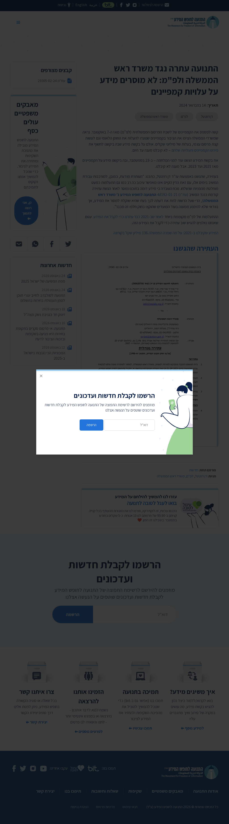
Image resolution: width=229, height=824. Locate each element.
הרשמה (91, 425)
